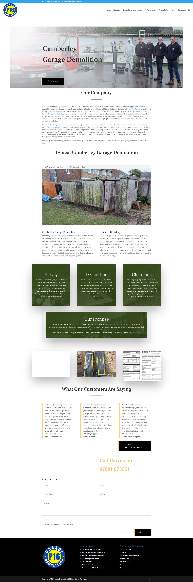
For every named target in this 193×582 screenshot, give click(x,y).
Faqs (121, 565)
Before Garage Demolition (54, 167)
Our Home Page (125, 549)
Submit (142, 532)
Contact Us (182, 10)
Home (108, 10)
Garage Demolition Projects (132, 10)
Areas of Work (164, 10)
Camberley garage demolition (53, 114)
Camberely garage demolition (64, 236)
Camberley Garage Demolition (137, 109)
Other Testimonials (132, 446)
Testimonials (151, 10)
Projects (53, 81)
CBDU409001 (136, 333)
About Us (116, 10)
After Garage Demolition (77, 167)
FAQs (173, 10)
